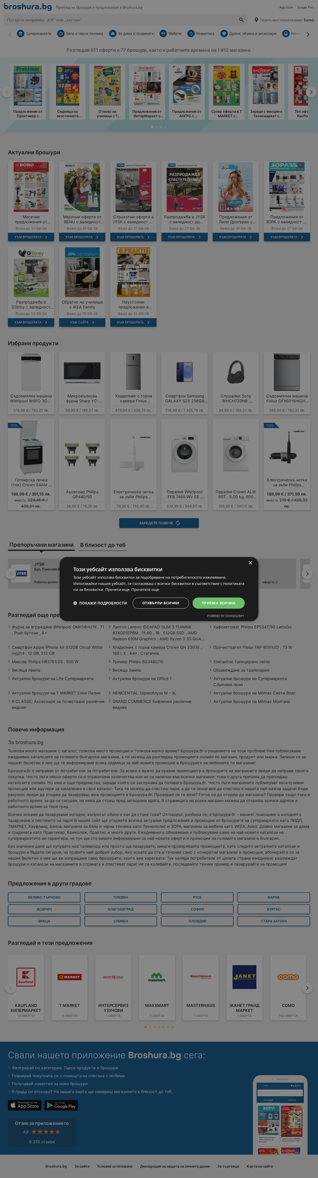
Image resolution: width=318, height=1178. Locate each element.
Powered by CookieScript (225, 616)
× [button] (250, 563)
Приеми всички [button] (218, 603)
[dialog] (159, 589)
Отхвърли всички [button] (160, 603)
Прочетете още (145, 589)
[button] (100, 603)
